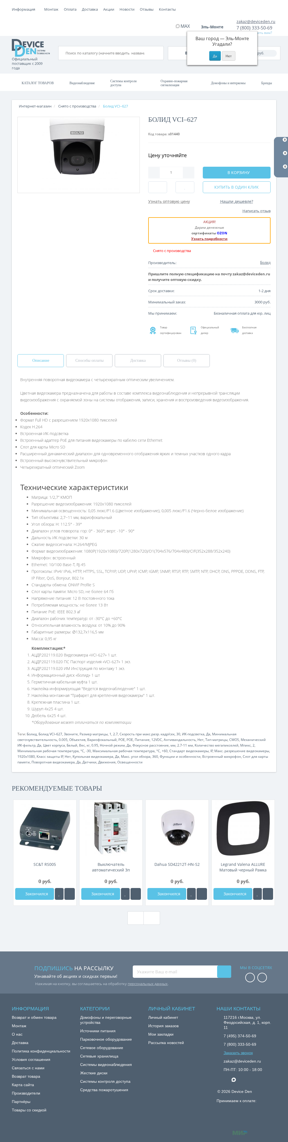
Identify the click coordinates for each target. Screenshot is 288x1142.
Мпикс (245, 745)
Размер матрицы (94, 734)
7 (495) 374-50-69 (240, 1036)
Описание (40, 360)
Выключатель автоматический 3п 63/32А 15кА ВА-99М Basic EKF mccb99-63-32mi (111, 867)
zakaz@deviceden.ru (256, 21)
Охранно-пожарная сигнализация (174, 83)
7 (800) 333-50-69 (254, 28)
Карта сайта (23, 1085)
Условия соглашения (31, 1059)
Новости (127, 9)
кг (88, 745)
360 (155, 756)
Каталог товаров (38, 83)
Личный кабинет (163, 1017)
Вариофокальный (102, 739)
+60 (165, 751)
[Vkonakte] (262, 978)
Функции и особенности (180, 756)
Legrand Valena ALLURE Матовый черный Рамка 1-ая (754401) (243, 867)
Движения (107, 762)
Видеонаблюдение (82, 83)
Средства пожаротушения (104, 1090)
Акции (108, 9)
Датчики (89, 762)
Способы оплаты (89, 360)
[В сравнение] (69, 894)
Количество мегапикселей (216, 745)
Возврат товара (26, 1076)
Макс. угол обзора (135, 756)
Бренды (266, 83)
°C (82, 751)
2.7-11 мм (185, 745)
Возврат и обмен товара (34, 1017)
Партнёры (21, 1101)
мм (173, 745)
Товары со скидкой (29, 1110)
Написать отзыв (256, 210)
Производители (26, 1093)
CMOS (234, 739)
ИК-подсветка (193, 734)
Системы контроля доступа (123, 83)
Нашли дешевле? (236, 201)
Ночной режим (112, 745)
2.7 (115, 734)
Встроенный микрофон (221, 756)
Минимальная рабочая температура (48, 751)
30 (178, 734)
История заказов (163, 1026)
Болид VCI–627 (50, 734)
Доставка (90, 9)
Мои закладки (161, 1034)
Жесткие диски (93, 1073)
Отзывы (147, 9)
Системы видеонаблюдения (106, 1064)
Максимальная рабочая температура (124, 751)
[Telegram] (226, 1080)
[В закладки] (59, 894)
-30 (88, 751)
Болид (32, 734)
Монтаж (51, 9)
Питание (142, 739)
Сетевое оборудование (101, 1047)
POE (121, 739)
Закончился (36, 893)
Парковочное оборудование (106, 1039)
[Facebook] (250, 978)
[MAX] (236, 1078)
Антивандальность (180, 739)
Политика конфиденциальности (41, 1051)
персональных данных (148, 983)
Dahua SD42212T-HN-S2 (177, 864)
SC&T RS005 (44, 864)
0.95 (94, 745)
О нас (17, 1034)
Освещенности (130, 762)
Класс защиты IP (50, 756)
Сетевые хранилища (99, 1056)
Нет (200, 739)
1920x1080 (26, 756)
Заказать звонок (238, 1053)
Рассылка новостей (166, 1042)
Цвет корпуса (54, 745)
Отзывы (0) (186, 360)
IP (211, 751)
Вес (82, 745)
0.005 (63, 739)
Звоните (71, 734)
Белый (72, 745)
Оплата (70, 9)
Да (208, 734)
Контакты (167, 9)
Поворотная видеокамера (53, 762)
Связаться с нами (28, 1068)
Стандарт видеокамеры (189, 751)
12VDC (156, 739)
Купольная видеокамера (93, 756)
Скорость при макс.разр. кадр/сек (147, 734)
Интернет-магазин (35, 106)
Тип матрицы (216, 739)
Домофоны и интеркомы (228, 83)
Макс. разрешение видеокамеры (241, 751)
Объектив (77, 739)
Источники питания (98, 1031)
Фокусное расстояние (150, 745)
